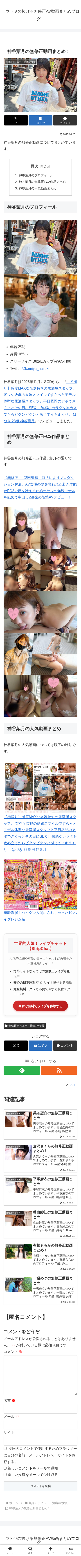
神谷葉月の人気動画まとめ (37, 188)
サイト (9, 1432)
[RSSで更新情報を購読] (59, 1070)
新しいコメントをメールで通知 (32, 1468)
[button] (72, 937)
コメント (13, 1352)
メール (11, 1417)
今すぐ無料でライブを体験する (40, 1006)
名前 (9, 1400)
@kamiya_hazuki (35, 369)
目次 (34, 166)
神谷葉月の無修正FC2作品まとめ (42, 182)
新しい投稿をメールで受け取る (32, 1475)
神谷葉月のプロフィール (36, 175)
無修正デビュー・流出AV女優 (26, 1025)
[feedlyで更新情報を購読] (22, 1070)
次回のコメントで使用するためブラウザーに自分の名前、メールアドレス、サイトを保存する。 (40, 1455)
